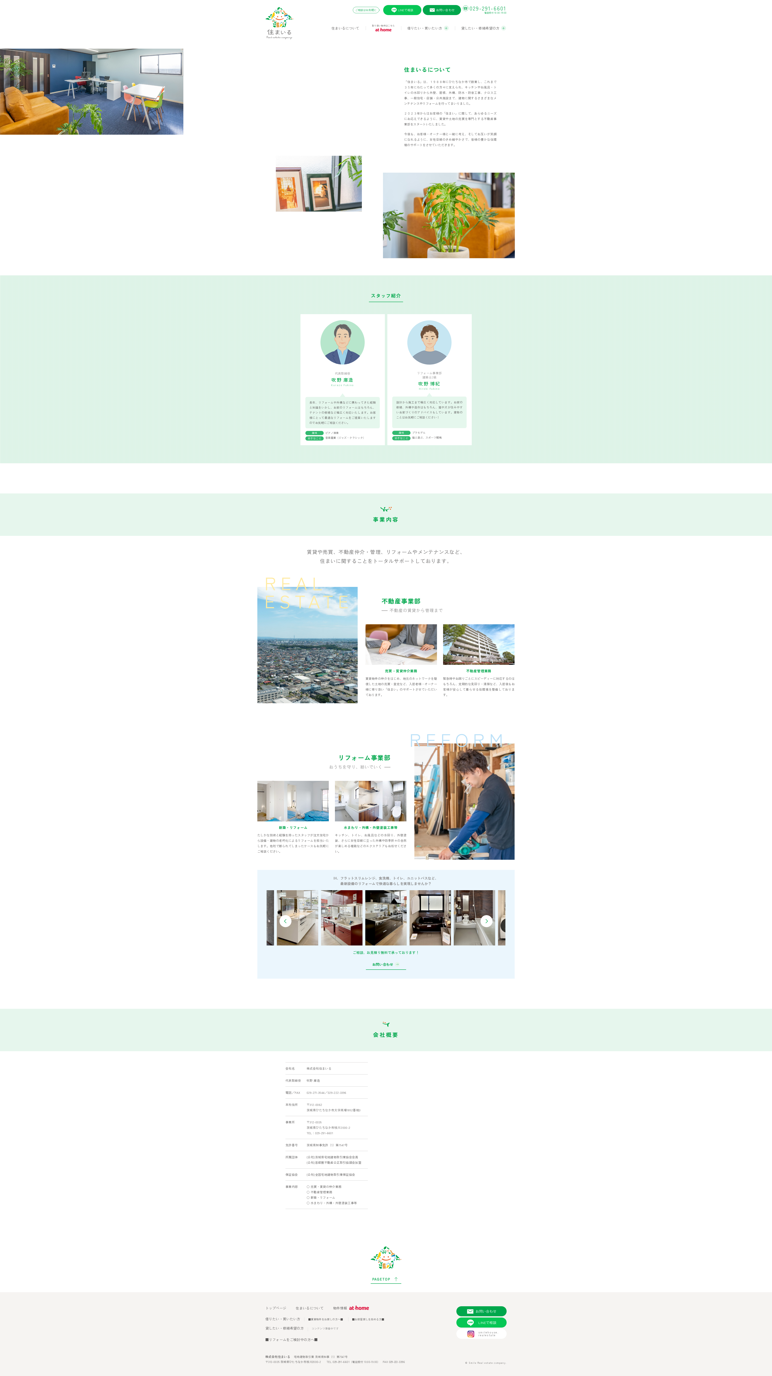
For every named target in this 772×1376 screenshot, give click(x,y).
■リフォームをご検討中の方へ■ (291, 1339)
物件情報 (340, 1307)
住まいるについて (345, 28)
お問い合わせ (445, 10)
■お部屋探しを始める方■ (368, 1319)
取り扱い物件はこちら (383, 25)
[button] (285, 921)
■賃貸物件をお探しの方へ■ (325, 1319)
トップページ (275, 1307)
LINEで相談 (406, 10)
